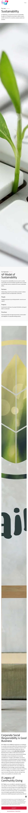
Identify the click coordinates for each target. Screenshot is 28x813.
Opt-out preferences (11, 811)
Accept (14, 808)
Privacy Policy (17, 811)
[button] (26, 796)
